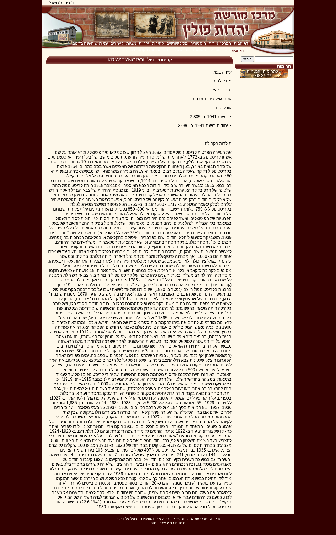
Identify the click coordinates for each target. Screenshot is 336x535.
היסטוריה (198, 43)
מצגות (131, 43)
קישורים (117, 43)
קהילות (158, 43)
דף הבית (241, 43)
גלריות (144, 43)
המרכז (225, 43)
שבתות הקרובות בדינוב (141, 50)
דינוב (154, 523)
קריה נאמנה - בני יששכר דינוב (188, 50)
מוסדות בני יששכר (173, 523)
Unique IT (148, 519)
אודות (213, 43)
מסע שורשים (177, 43)
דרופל (120, 519)
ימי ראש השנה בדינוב (90, 43)
